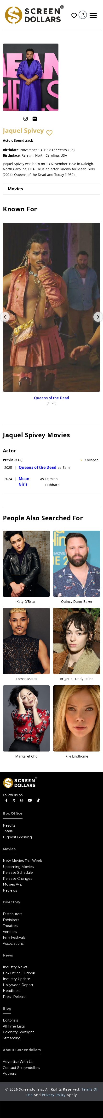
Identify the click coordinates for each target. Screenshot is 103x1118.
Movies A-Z (12, 884)
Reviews (10, 890)
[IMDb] (35, 119)
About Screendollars (22, 1050)
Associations (13, 943)
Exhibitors (11, 920)
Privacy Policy (54, 1094)
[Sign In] (83, 15)
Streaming (12, 1038)
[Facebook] (6, 800)
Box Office (13, 813)
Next (98, 317)
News (8, 955)
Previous (5, 317)
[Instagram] (25, 119)
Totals (7, 831)
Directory (11, 902)
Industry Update (16, 979)
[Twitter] (14, 800)
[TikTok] (38, 800)
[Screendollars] (34, 14)
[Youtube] (30, 800)
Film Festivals (14, 937)
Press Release (15, 997)
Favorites (73, 16)
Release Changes (17, 878)
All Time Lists (14, 1026)
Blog (7, 1008)
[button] (49, 133)
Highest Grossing (17, 837)
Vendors (10, 932)
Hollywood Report (18, 985)
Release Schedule (18, 872)
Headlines (11, 991)
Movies (15, 189)
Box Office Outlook (19, 973)
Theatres (10, 926)
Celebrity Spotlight (18, 1032)
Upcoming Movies (18, 867)
